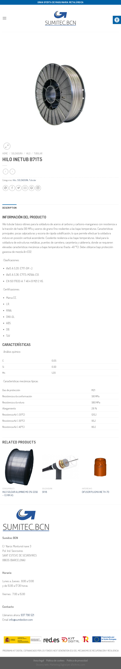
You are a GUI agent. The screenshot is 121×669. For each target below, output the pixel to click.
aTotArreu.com (78, 664)
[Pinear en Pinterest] (32, 188)
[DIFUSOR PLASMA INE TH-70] (100, 467)
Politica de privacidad (77, 660)
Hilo (28, 153)
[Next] (118, 476)
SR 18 (44, 492)
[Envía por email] (25, 188)
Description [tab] (9, 207)
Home (5, 153)
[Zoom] (6, 146)
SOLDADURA (17, 153)
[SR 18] (60, 467)
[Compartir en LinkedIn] (38, 188)
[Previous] (2, 476)
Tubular (38, 153)
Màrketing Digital (58, 664)
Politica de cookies (55, 660)
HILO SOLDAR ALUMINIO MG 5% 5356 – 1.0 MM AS (20, 493)
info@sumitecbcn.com (21, 619)
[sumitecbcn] (60, 18)
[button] (117, 20)
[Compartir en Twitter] (19, 188)
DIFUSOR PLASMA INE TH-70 (95, 492)
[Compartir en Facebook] (12, 188)
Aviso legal (38, 660)
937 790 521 (27, 615)
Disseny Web (42, 664)
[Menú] (4, 18)
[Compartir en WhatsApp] (6, 188)
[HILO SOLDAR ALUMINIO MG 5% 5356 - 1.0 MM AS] (20, 467)
